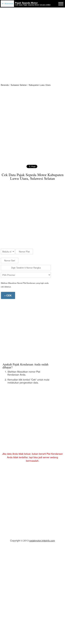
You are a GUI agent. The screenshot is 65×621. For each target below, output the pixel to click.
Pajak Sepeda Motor (26, 2)
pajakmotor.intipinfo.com (42, 540)
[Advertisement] (32, 41)
